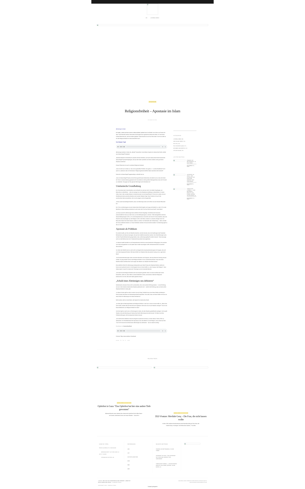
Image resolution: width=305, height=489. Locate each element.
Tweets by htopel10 (152, 486)
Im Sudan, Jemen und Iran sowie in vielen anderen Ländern (130, 132)
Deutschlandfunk (127, 326)
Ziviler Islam (152, 101)
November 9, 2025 (190, 184)
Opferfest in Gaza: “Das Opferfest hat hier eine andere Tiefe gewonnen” (166, 457)
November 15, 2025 (191, 166)
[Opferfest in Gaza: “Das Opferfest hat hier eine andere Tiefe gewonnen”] (179, 180)
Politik (176, 143)
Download (133, 336)
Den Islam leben (179, 141)
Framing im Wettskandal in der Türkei (191, 161)
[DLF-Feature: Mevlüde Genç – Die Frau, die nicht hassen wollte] (181, 387)
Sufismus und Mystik (180, 148)
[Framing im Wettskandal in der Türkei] (179, 166)
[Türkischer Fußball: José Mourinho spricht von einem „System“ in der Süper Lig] (179, 194)
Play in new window (125, 336)
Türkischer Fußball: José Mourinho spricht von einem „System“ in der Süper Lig (166, 465)
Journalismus (120, 402)
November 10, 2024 (191, 199)
